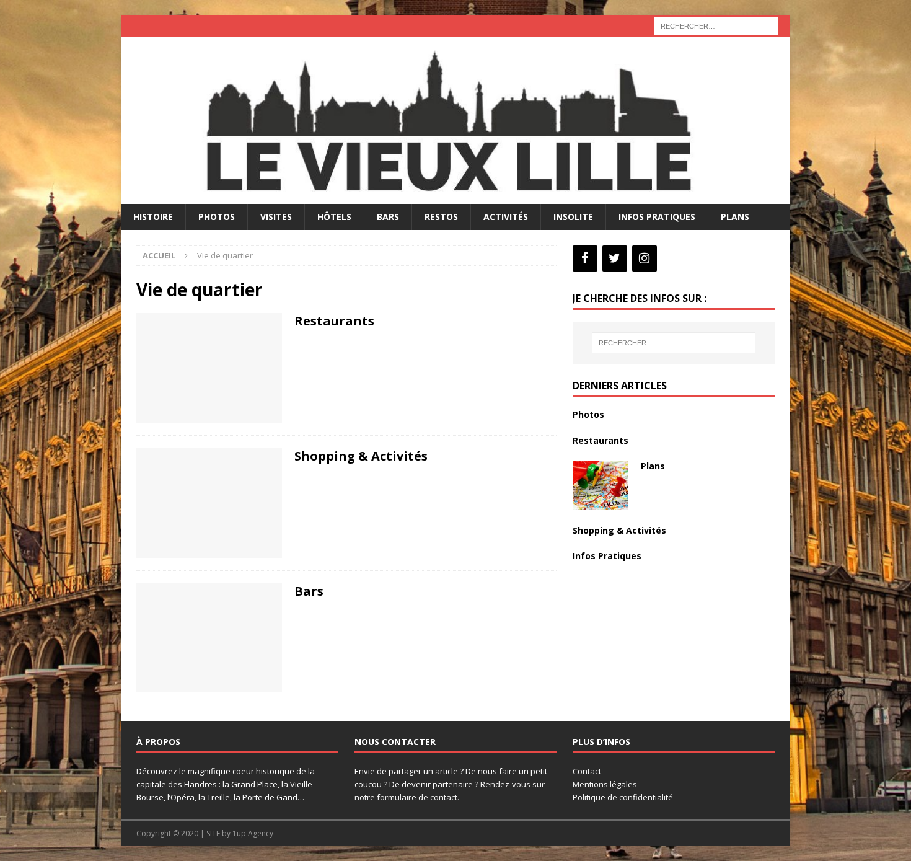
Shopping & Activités (361, 456)
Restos (441, 217)
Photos (216, 217)
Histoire (153, 217)
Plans (735, 217)
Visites (276, 217)
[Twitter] (614, 258)
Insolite (573, 217)
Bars (388, 217)
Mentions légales (605, 784)
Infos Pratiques (656, 217)
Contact (587, 771)
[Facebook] (585, 258)
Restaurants (334, 320)
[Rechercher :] (716, 25)
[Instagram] (644, 258)
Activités (505, 217)
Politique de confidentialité (623, 797)
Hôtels (334, 217)
